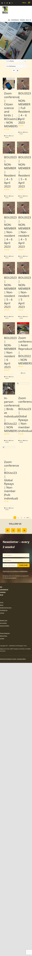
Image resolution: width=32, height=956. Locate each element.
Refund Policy (3, 636)
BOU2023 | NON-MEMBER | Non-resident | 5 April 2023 (24, 292)
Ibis (1, 587)
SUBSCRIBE (23, 565)
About (1, 605)
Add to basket (7, 136)
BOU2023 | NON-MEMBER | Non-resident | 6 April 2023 (10, 352)
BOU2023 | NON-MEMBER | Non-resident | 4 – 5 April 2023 (24, 231)
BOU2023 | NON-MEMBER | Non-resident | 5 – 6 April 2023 (10, 292)
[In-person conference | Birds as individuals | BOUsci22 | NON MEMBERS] (9, 388)
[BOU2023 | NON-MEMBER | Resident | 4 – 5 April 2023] (9, 148)
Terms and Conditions (10, 578)
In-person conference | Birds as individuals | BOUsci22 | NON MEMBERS (11, 414)
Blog (1, 595)
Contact (2, 613)
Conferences (4, 589)
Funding (3, 592)
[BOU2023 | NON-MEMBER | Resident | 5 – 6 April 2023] (23, 148)
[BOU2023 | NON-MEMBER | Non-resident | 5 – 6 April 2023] (9, 268)
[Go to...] (26, 3)
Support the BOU (4, 625)
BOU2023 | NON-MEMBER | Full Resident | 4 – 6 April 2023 (24, 107)
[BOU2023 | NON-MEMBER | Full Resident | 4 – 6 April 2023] (23, 84)
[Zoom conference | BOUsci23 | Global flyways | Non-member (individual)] (23, 388)
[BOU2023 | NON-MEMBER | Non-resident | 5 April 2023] (23, 268)
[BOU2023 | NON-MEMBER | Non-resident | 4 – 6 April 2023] (9, 208)
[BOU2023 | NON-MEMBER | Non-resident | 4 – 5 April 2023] (23, 208)
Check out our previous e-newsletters (15, 571)
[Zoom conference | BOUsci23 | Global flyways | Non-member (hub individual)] (9, 452)
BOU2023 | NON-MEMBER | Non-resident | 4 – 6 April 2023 (10, 231)
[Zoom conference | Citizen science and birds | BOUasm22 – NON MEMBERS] (9, 84)
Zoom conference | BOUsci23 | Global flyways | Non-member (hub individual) (11, 480)
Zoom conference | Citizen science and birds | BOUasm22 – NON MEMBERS (11, 109)
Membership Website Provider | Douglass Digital (13, 659)
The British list (3, 610)
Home (1, 602)
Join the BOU (3, 623)
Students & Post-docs (5, 607)
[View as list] (17, 70)
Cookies (2, 638)
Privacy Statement (5, 633)
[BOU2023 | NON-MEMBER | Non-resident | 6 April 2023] (9, 328)
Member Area (3, 620)
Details (12, 136)
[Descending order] (25, 61)
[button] (30, 20)
